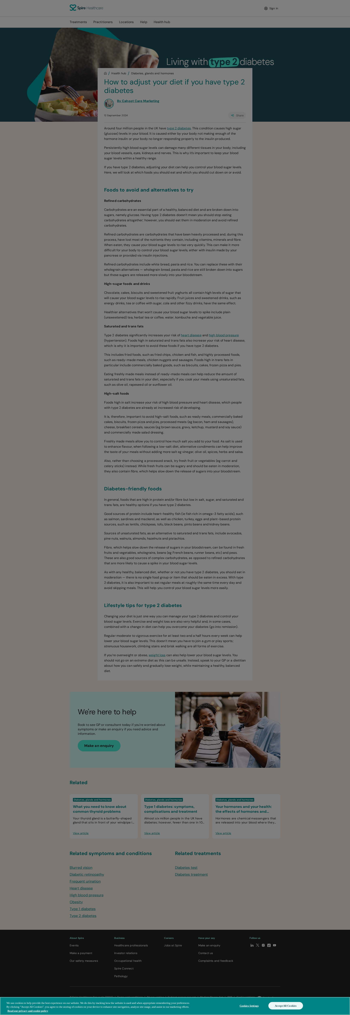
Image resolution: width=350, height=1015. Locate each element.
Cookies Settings (249, 1005)
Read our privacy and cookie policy (27, 1010)
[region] (175, 1006)
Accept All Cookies (286, 1005)
